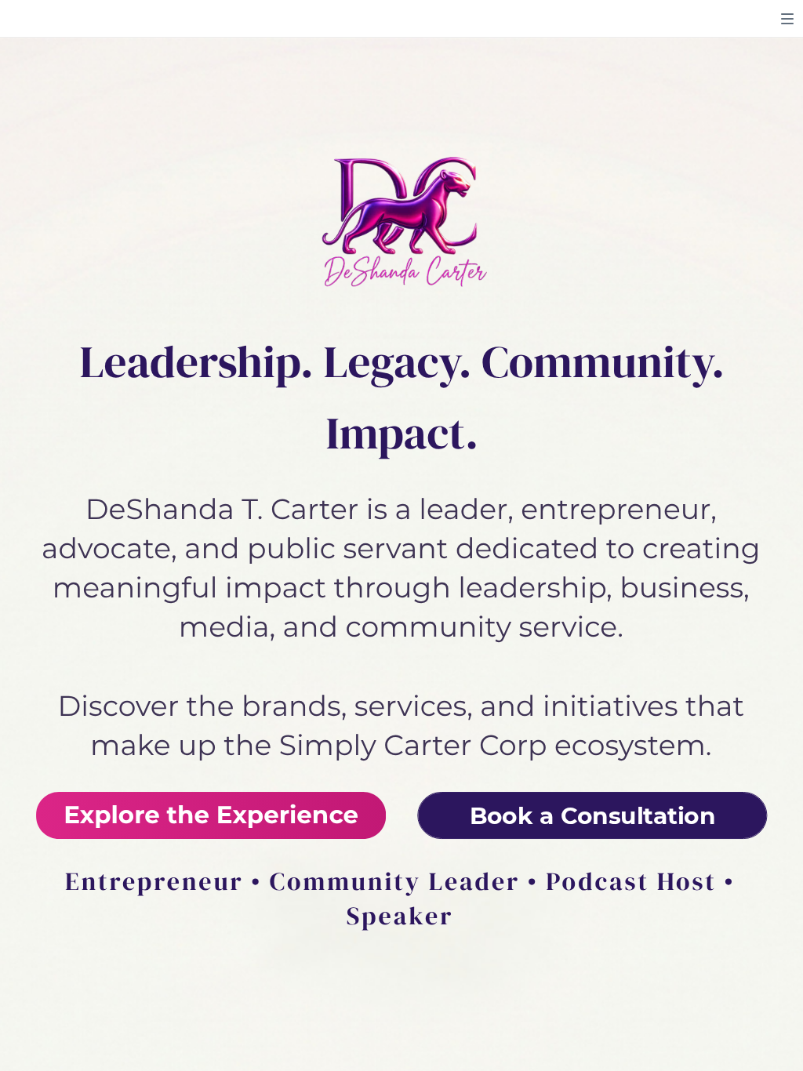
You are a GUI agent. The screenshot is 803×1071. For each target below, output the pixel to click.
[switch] (787, 18)
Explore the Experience (211, 815)
